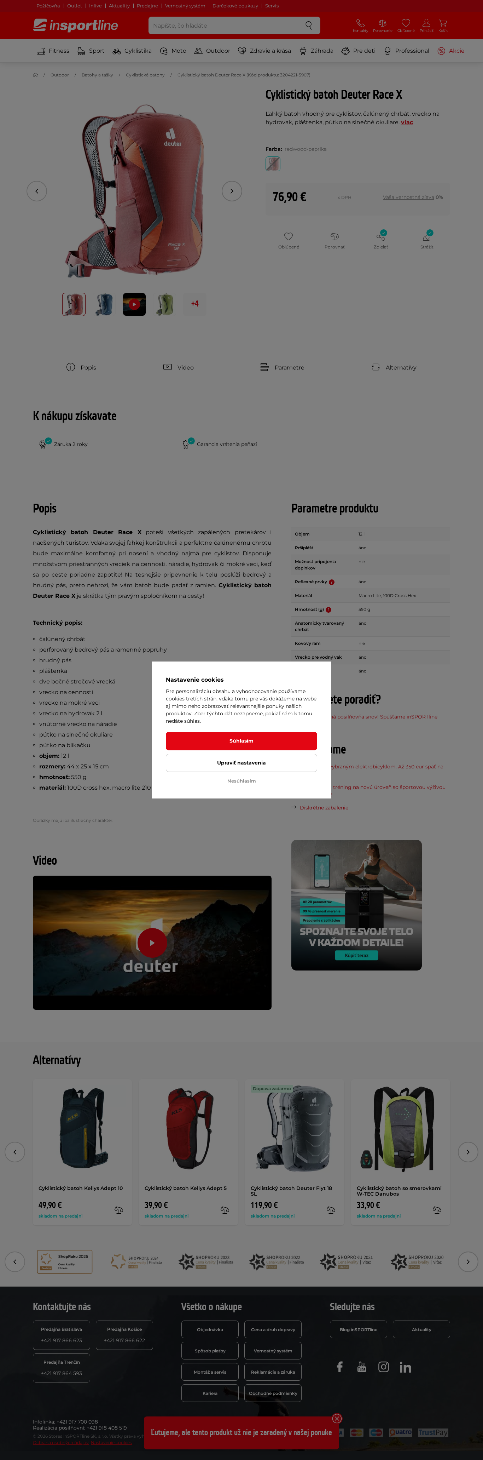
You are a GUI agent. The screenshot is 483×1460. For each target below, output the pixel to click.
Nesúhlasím (241, 781)
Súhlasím (241, 741)
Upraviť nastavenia (241, 763)
